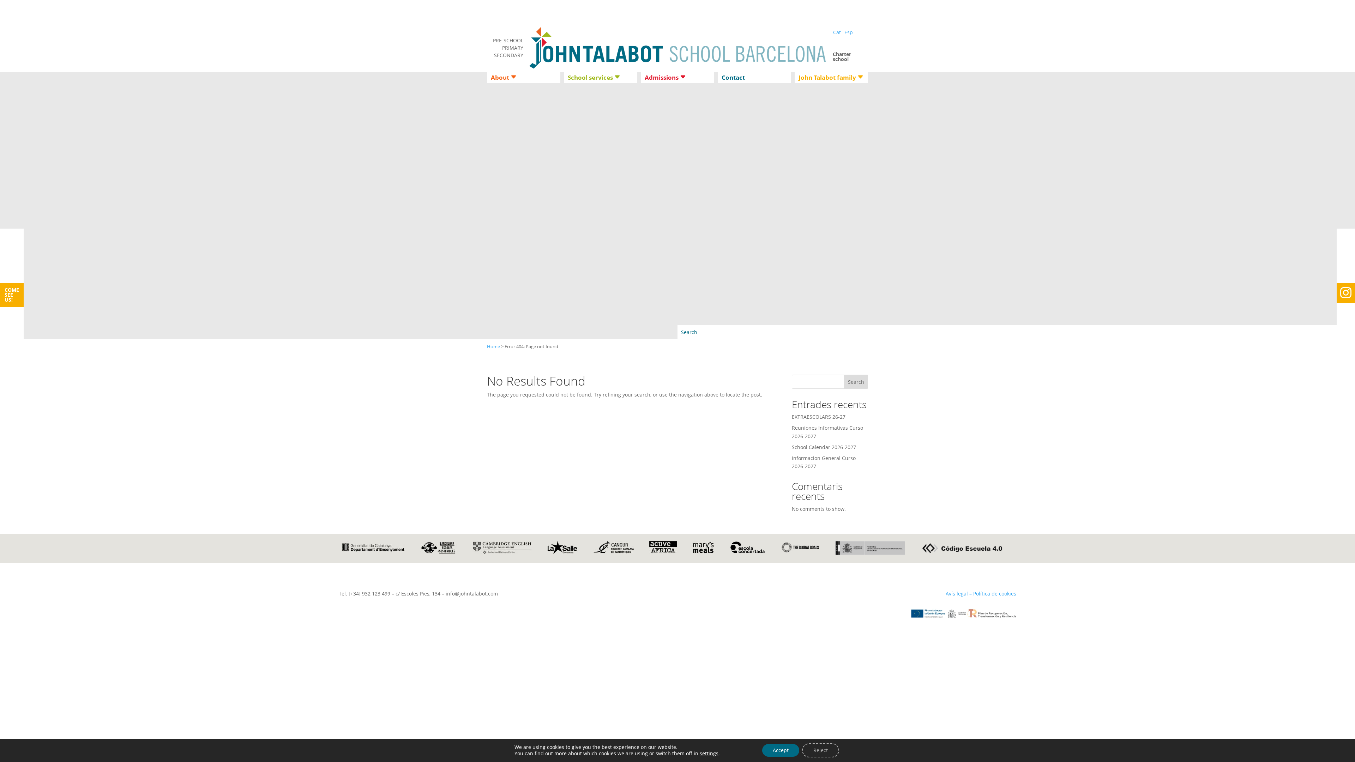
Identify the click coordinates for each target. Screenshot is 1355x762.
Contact (733, 78)
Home (493, 346)
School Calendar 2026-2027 (824, 447)
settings (709, 753)
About (500, 78)
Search (856, 382)
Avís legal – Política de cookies (981, 593)
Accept (781, 750)
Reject (820, 750)
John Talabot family (827, 78)
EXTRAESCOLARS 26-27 (818, 416)
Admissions (662, 78)
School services (590, 78)
